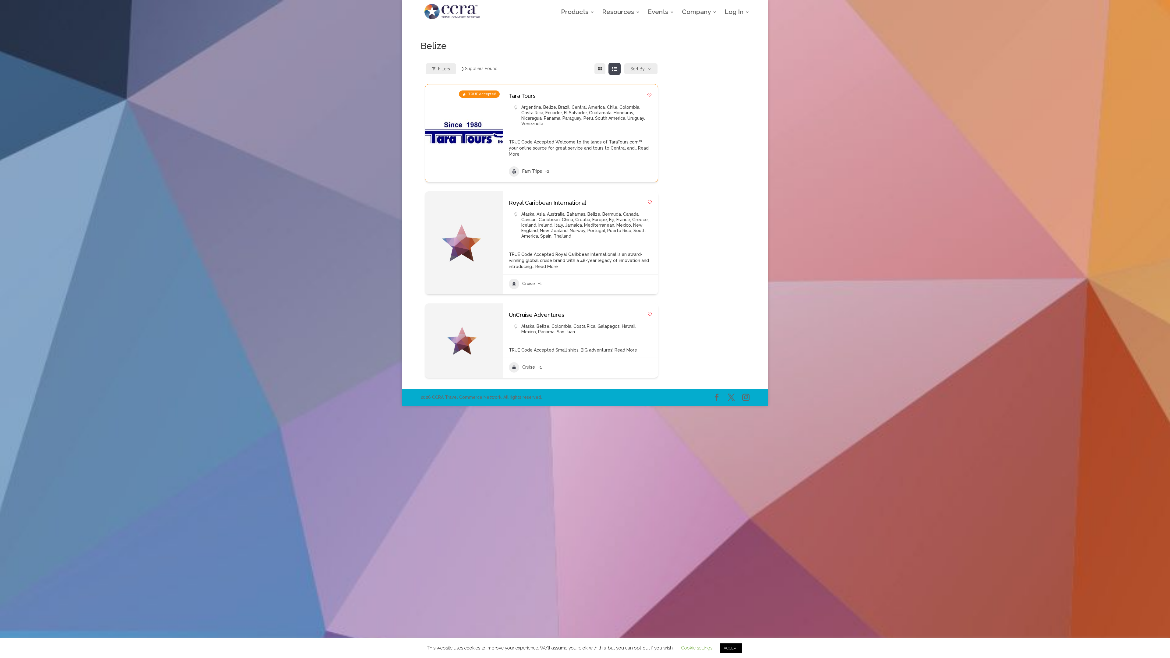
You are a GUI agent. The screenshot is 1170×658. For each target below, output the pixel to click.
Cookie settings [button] (696, 648)
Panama (552, 118)
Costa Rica (532, 112)
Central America (588, 107)
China (567, 219)
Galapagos (608, 326)
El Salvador (575, 112)
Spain (545, 236)
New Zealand (554, 230)
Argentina (531, 107)
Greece (640, 219)
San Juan (566, 331)
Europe (599, 219)
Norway (577, 230)
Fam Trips (532, 171)
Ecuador (553, 112)
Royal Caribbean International (547, 203)
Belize (549, 107)
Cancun (529, 219)
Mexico (623, 225)
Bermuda (611, 214)
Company (696, 13)
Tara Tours (522, 96)
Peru (588, 118)
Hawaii (628, 326)
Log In (734, 13)
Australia (556, 214)
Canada (631, 214)
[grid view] (600, 69)
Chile (612, 107)
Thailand (562, 236)
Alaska (527, 214)
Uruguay (635, 118)
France (623, 219)
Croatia (582, 219)
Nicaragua (531, 118)
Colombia (629, 107)
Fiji (611, 219)
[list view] (614, 69)
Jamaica (573, 225)
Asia (541, 214)
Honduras (623, 112)
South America (610, 118)
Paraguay (571, 118)
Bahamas (576, 214)
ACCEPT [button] (731, 648)
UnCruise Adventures (536, 315)
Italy (559, 225)
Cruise (528, 283)
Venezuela (532, 123)
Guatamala (600, 112)
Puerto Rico (619, 230)
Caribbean (549, 219)
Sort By (637, 68)
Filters (444, 68)
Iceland (528, 225)
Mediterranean (599, 225)
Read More (546, 266)
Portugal (596, 230)
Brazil (563, 107)
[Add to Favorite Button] (649, 95)
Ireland (545, 225)
